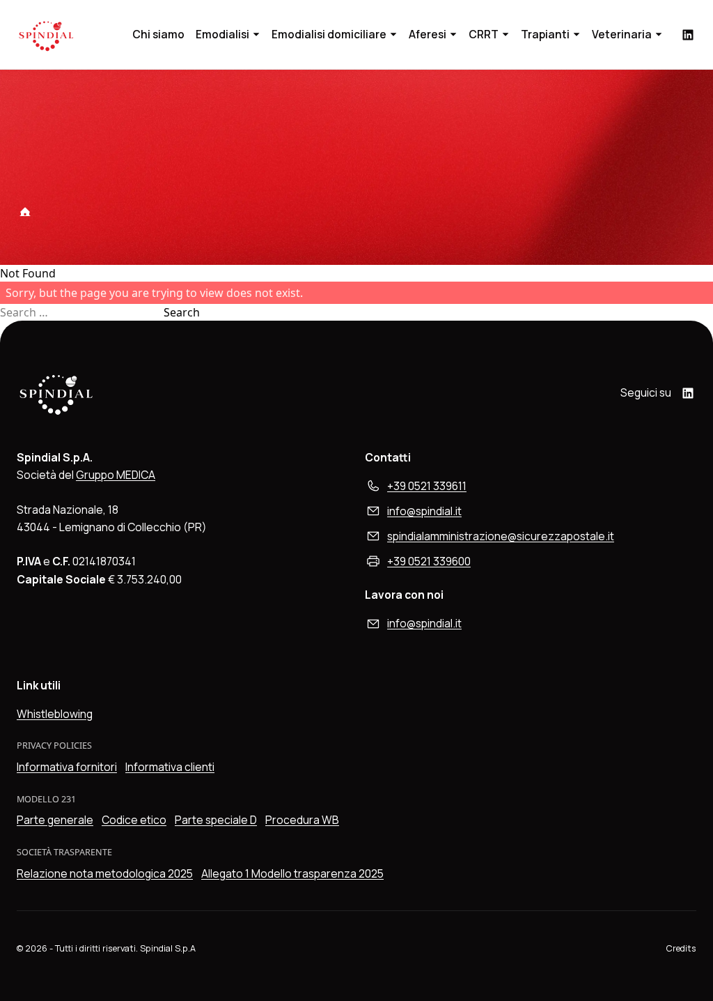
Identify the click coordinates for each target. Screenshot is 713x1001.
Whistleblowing (55, 713)
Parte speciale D (216, 819)
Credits (681, 948)
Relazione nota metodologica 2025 (105, 873)
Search (182, 312)
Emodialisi (222, 34)
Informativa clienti (169, 766)
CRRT (484, 34)
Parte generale (55, 819)
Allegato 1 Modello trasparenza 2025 (292, 873)
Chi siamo (158, 34)
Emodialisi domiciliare (329, 34)
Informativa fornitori (67, 766)
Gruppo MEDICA (115, 474)
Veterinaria (622, 34)
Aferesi (427, 34)
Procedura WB (302, 819)
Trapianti (545, 34)
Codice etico (134, 819)
